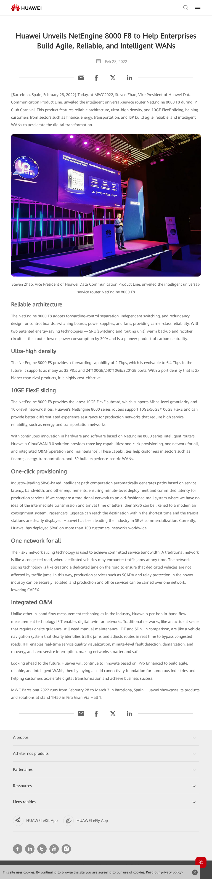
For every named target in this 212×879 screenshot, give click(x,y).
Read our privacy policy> (164, 872)
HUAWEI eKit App (42, 820)
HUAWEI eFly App (92, 820)
